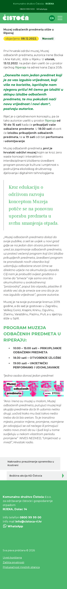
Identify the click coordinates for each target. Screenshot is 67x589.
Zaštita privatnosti (13, 562)
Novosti (47, 38)
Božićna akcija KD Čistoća (25, 475)
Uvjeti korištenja (12, 557)
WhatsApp (41, 9)
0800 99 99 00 (30, 517)
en (52, 18)
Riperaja (20, 67)
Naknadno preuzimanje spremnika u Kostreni (31, 463)
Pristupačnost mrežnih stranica (21, 567)
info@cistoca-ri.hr (28, 521)
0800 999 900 (27, 9)
